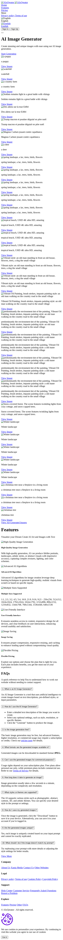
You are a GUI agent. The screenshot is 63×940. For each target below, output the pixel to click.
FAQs (25, 905)
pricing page (27, 740)
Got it (4, 937)
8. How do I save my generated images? (19, 810)
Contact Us (28, 867)
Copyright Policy (50, 879)
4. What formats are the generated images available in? (25, 747)
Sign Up (14, 29)
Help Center (6, 890)
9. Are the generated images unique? (17, 828)
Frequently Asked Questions (43, 890)
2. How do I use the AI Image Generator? (19, 706)
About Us (5, 867)
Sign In (5, 29)
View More (6, 856)
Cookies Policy (35, 879)
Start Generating (8, 54)
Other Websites (41, 867)
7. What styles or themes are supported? (19, 792)
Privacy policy (8, 879)
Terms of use (21, 879)
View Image (6, 66)
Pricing (13, 905)
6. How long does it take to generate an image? (22, 777)
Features (5, 905)
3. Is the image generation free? (15, 729)
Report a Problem (9, 893)
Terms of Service (21, 770)
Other (19, 905)
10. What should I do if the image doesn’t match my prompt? (28, 843)
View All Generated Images (14, 522)
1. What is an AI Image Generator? (17, 689)
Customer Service (21, 890)
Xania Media (17, 867)
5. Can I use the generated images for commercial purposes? (28, 760)
